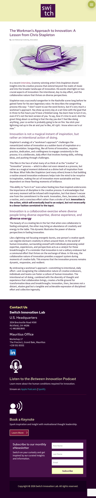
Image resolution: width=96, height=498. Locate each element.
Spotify (42, 389)
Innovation (34, 40)
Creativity (25, 40)
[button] (91, 4)
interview (25, 82)
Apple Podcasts (29, 389)
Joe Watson (16, 40)
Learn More (18, 432)
